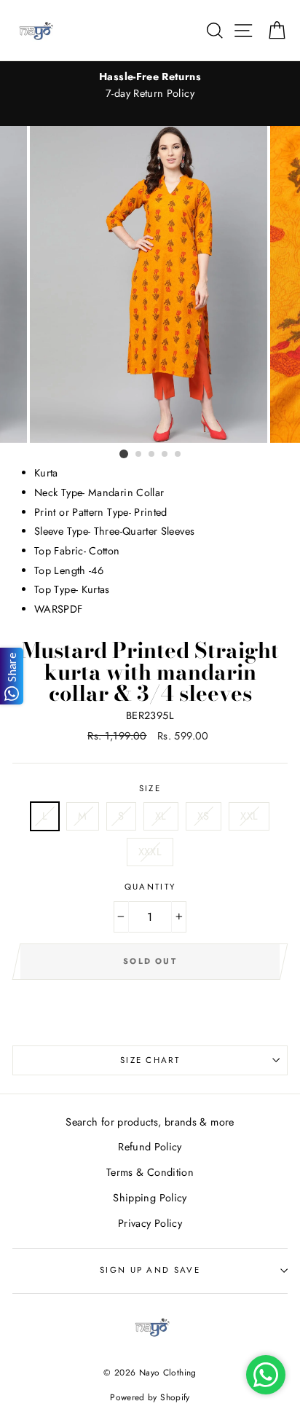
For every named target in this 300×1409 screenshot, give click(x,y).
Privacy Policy (150, 1223)
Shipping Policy (149, 1197)
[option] (150, 85)
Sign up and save (150, 1270)
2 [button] (139, 454)
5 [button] (178, 454)
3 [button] (152, 454)
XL (161, 816)
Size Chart (150, 1060)
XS (203, 816)
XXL (249, 816)
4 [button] (165, 454)
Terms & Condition (150, 1172)
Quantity (150, 886)
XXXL (150, 851)
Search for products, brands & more (150, 1122)
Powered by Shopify (150, 1397)
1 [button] (123, 454)
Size (150, 788)
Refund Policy (150, 1146)
